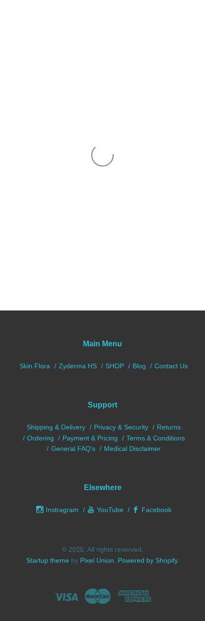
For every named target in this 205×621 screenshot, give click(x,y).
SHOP (114, 366)
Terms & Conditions (155, 438)
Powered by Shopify (147, 560)
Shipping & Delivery (56, 427)
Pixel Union (97, 560)
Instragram (62, 510)
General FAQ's (73, 448)
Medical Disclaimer (132, 448)
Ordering (40, 438)
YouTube (110, 510)
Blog (139, 366)
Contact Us (171, 366)
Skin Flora (35, 366)
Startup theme (47, 560)
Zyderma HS (78, 366)
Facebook (157, 510)
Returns (169, 427)
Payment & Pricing (90, 438)
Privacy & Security (121, 427)
